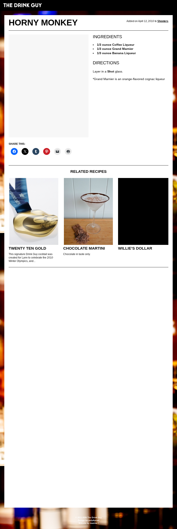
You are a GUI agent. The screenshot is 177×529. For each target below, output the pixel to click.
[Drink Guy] (22, 5)
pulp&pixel (93, 520)
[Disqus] (88, 329)
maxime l (94, 523)
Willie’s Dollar (135, 248)
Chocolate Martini (84, 248)
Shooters (162, 21)
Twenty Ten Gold (27, 248)
